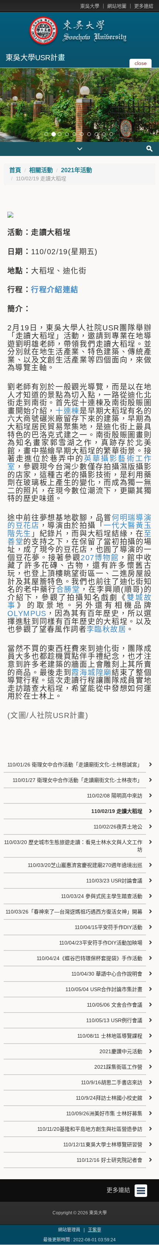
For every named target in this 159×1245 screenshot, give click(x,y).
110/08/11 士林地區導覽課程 (109, 1036)
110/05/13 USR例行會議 (114, 1020)
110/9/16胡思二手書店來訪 (111, 1082)
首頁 (15, 170)
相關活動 (41, 170)
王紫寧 (94, 1229)
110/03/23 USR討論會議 (114, 881)
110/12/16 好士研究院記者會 (109, 1160)
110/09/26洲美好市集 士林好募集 (104, 1113)
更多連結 (143, 6)
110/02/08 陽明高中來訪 (114, 796)
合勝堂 (68, 589)
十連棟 (67, 411)
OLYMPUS (27, 613)
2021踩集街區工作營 (118, 1067)
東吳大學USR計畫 (35, 58)
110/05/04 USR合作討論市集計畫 (103, 989)
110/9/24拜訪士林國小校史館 (109, 1098)
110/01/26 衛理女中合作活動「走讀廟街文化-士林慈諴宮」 (74, 765)
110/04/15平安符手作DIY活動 (108, 927)
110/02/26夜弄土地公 (118, 827)
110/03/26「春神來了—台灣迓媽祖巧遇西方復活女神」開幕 (74, 912)
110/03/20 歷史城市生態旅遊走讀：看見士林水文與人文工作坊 (73, 846)
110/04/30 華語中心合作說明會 (106, 974)
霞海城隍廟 (91, 673)
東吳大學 (89, 6)
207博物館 (100, 558)
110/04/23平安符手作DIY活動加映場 (100, 943)
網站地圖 (116, 6)
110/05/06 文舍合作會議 (114, 1005)
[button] (7, 105)
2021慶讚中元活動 (120, 1051)
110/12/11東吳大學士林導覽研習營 (102, 1144)
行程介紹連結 (54, 290)
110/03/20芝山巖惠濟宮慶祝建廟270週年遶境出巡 (85, 865)
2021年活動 (76, 170)
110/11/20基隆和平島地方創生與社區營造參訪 (89, 1129)
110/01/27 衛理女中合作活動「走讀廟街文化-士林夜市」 (77, 780)
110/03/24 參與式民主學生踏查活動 (101, 896)
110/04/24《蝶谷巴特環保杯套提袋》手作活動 (89, 958)
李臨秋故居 (106, 629)
